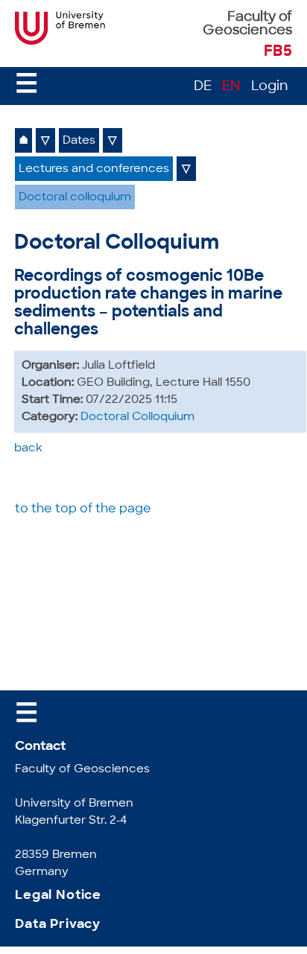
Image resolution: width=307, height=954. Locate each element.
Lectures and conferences (94, 169)
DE (203, 87)
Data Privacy (58, 924)
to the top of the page (83, 509)
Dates (79, 141)
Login (269, 87)
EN (231, 87)
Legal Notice (58, 895)
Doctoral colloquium (75, 197)
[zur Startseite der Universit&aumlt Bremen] (61, 42)
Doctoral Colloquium (137, 417)
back (28, 448)
